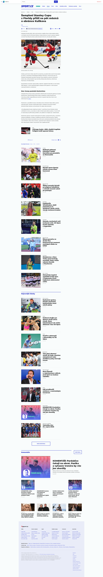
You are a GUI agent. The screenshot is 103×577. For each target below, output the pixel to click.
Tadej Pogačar (34, 535)
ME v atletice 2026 (45, 535)
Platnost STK (74, 538)
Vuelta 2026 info (34, 531)
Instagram (74, 557)
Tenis (52, 6)
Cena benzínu (47, 543)
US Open (45, 201)
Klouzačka (46, 545)
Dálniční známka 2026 (76, 533)
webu (29, 98)
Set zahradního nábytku (53, 545)
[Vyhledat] (56, 1)
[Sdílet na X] (60, 140)
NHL (33, 127)
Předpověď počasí (36, 543)
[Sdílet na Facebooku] (58, 140)
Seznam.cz (99, 1)
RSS (73, 554)
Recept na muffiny (55, 533)
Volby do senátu (24, 537)
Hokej (48, 6)
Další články (78, 452)
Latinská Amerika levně (66, 537)
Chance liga (44, 531)
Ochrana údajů (75, 564)
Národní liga (45, 183)
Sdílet (57, 28)
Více (80, 6)
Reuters (44, 554)
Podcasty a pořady (73, 6)
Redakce (74, 552)
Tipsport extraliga (45, 534)
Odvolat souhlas (76, 568)
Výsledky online (63, 6)
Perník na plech (54, 538)
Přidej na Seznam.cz (76, 561)
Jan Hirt (32, 534)
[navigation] (1, 2)
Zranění (38, 144)
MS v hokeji (45, 273)
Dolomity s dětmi (65, 538)
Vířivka (63, 545)
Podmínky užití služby (77, 562)
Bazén (28, 545)
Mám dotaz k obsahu (76, 565)
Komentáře (45, 405)
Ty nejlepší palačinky (55, 531)
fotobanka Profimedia (50, 554)
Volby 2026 (23, 531)
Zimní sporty (45, 298)
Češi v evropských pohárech (55, 543)
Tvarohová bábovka (55, 535)
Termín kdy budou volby (25, 535)
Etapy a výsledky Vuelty (35, 533)
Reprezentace (46, 369)
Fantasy (38, 6)
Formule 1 (43, 537)
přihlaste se (40, 28)
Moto (57, 6)
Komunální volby (24, 538)
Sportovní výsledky (47, 423)
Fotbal (43, 6)
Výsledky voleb (24, 534)
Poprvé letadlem (65, 533)
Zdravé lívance (54, 534)
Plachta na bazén (33, 545)
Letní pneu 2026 (75, 531)
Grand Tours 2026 (34, 538)
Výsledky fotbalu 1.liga (45, 533)
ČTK (22, 25)
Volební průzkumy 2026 (25, 533)
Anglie (44, 148)
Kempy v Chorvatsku (66, 531)
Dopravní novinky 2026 (76, 534)
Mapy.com (30, 543)
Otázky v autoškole (75, 537)
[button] (41, 54)
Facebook (74, 555)
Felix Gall (33, 537)
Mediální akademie (76, 567)
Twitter (74, 558)
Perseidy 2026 (42, 543)
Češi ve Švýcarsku (65, 535)
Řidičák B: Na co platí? (76, 535)
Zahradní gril (60, 545)
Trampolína (38, 545)
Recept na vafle (54, 537)
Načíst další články (41, 443)
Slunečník (42, 545)
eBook (53, 28)
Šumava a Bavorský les (66, 534)
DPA (42, 554)
